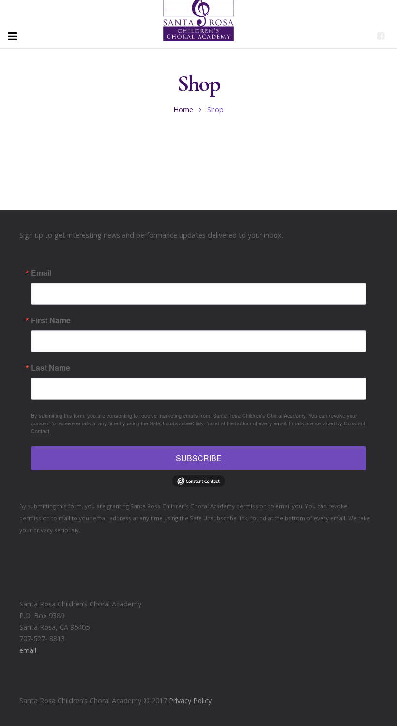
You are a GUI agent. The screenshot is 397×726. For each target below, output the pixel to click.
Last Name (50, 368)
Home (183, 109)
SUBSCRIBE (199, 458)
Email (41, 273)
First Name (51, 320)
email (27, 650)
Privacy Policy (190, 700)
